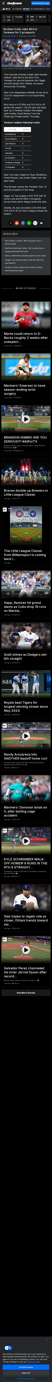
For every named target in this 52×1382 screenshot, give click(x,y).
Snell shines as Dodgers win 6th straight (25, 657)
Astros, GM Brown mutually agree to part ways (25, 256)
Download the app (40, 3)
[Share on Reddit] (17, 223)
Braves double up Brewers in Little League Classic (26, 492)
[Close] (46, 1339)
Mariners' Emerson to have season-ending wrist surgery (24, 390)
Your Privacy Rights (26, 1379)
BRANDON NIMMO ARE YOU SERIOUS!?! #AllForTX (25, 439)
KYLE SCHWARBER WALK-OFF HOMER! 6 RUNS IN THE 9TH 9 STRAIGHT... (25, 863)
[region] (26, 1359)
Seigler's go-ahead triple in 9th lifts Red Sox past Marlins (24, 261)
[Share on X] (11, 223)
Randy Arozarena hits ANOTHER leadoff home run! (25, 756)
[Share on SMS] (41, 223)
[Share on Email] (35, 223)
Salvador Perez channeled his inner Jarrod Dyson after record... (25, 972)
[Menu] (3, 3)
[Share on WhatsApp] (29, 223)
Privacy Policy (33, 1362)
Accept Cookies (26, 1367)
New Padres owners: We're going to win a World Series (23, 242)
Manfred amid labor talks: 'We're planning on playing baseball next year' (24, 249)
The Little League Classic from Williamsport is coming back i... (25, 555)
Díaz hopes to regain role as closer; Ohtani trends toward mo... (26, 920)
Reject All (26, 1373)
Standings (38, 9)
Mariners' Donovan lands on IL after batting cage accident (25, 811)
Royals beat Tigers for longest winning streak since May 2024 (26, 707)
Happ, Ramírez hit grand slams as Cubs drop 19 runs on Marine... (25, 607)
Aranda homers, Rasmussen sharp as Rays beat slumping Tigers (24, 269)
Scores (17, 9)
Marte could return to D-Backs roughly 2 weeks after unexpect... (26, 338)
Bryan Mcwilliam (9, 36)
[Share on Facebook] (23, 223)
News (26, 9)
